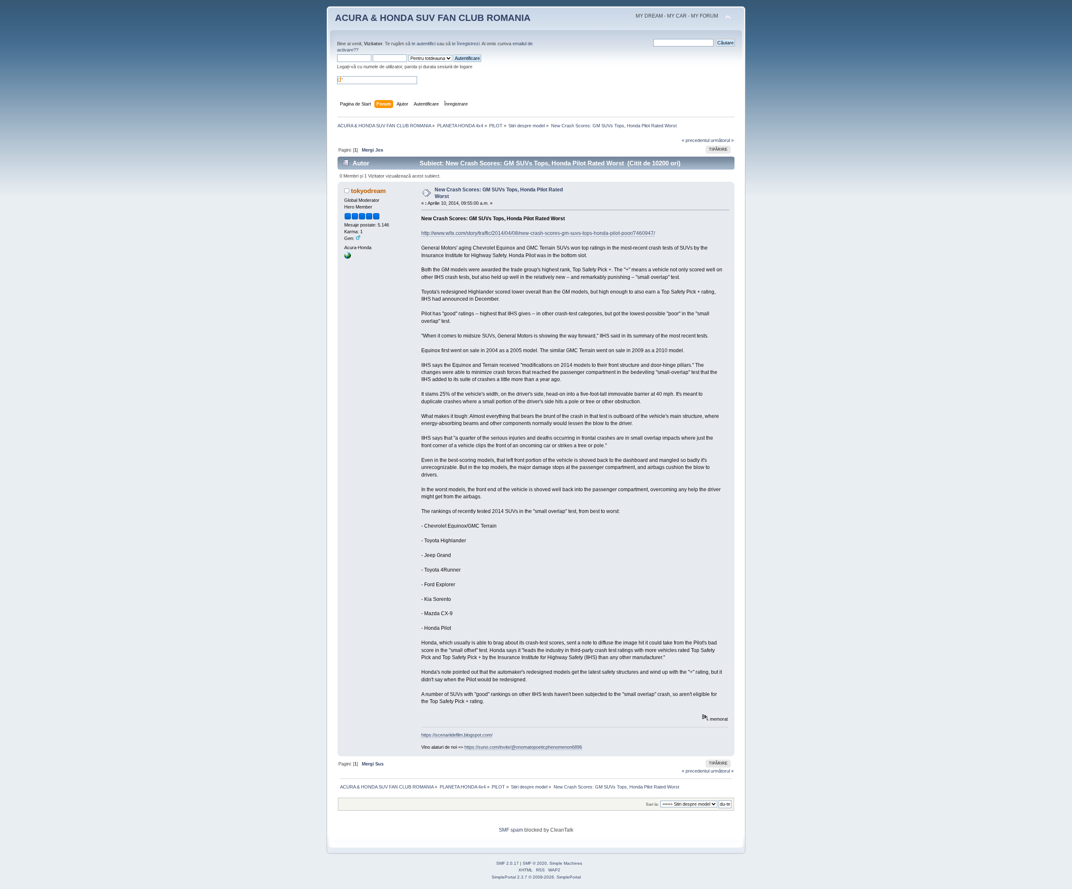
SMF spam (511, 830)
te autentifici (424, 43)
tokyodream (368, 190)
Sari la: (652, 804)
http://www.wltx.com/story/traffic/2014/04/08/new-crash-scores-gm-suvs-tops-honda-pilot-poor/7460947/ (538, 233)
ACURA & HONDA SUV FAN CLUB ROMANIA (433, 18)
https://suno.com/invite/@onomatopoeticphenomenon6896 (523, 747)
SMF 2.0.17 (507, 863)
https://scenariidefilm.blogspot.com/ (456, 734)
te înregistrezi (465, 43)
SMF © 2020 (535, 863)
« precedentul (695, 140)
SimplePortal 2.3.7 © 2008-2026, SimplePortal (536, 877)
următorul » (722, 140)
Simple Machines (565, 863)
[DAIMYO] (347, 257)
